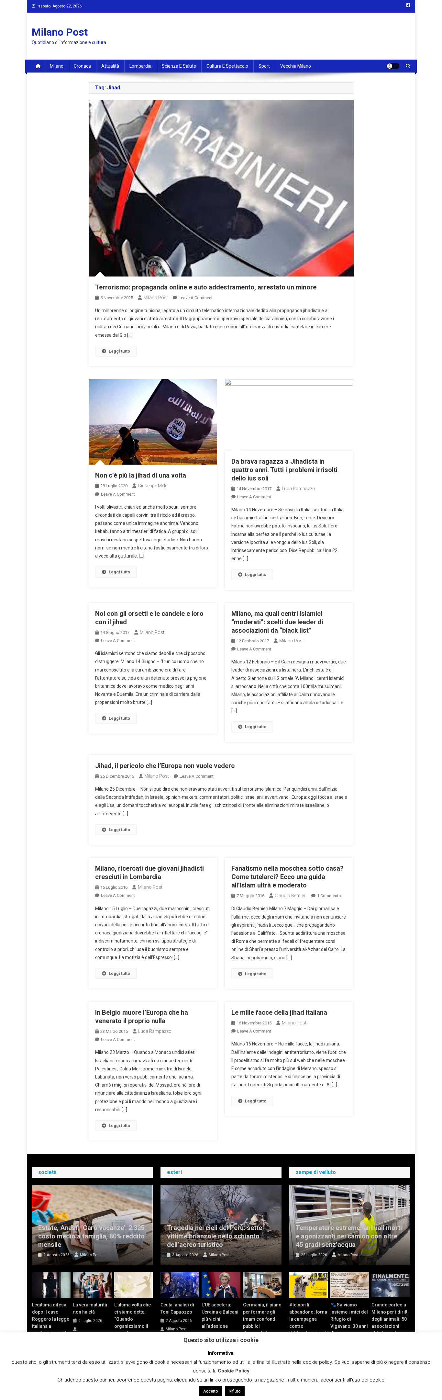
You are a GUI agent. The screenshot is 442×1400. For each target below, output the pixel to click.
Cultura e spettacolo (227, 66)
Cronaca (82, 66)
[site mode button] (392, 66)
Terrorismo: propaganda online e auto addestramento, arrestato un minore (205, 287)
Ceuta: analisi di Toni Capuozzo (177, 1308)
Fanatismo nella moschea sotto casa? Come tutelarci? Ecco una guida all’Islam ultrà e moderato (287, 876)
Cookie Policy (233, 1371)
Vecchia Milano (295, 66)
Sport (264, 66)
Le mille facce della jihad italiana (279, 1012)
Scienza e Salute (179, 66)
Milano (56, 66)
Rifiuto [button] (235, 1391)
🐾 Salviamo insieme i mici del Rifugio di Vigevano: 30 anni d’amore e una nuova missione (349, 1322)
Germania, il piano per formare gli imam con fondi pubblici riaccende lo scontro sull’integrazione (262, 1326)
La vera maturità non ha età (90, 1308)
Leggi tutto (119, 351)
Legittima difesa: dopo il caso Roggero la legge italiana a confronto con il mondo (50, 1322)
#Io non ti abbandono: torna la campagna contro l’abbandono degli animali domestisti (308, 1326)
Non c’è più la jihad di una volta (140, 475)
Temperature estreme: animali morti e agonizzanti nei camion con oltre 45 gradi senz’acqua (349, 1236)
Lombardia (140, 66)
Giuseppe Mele (152, 485)
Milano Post (60, 32)
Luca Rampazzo (298, 488)
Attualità (110, 66)
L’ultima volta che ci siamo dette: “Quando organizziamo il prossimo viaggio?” (132, 1322)
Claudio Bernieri (290, 895)
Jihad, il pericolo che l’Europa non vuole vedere (165, 766)
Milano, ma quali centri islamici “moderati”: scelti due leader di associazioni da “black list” (277, 622)
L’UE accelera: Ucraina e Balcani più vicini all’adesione (220, 1315)
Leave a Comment (196, 297)
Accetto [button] (210, 1391)
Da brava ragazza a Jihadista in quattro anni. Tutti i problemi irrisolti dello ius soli (284, 469)
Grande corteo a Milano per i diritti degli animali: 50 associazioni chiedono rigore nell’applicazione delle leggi (390, 1326)
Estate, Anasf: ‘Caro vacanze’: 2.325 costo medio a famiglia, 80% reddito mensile (91, 1236)
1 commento (329, 895)
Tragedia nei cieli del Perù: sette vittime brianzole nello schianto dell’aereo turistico (214, 1236)
